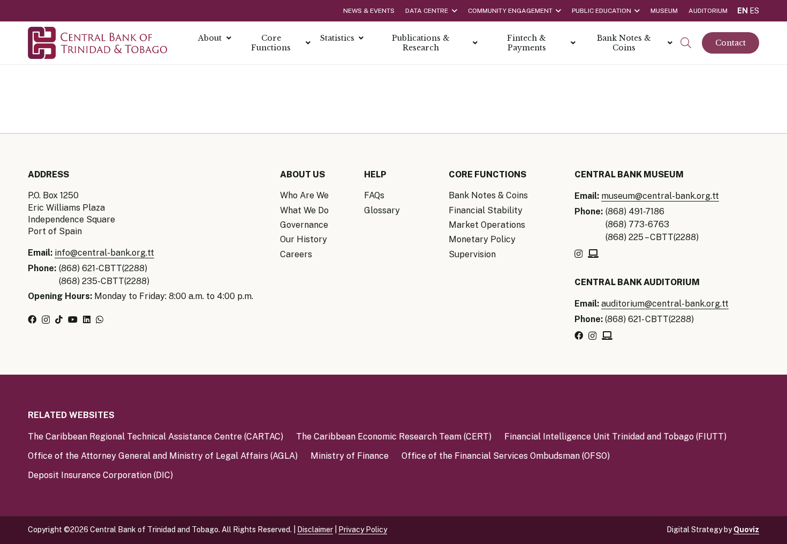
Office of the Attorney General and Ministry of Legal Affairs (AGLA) (163, 456)
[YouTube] (73, 319)
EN (742, 10)
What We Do (304, 210)
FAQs (374, 195)
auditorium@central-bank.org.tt (665, 304)
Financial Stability (486, 210)
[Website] (593, 253)
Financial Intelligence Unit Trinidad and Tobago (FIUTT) (615, 436)
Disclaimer (315, 529)
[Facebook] (32, 319)
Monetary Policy (482, 239)
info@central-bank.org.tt (104, 253)
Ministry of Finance (350, 456)
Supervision (472, 254)
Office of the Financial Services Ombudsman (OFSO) (506, 456)
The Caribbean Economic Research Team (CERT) (393, 436)
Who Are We (304, 195)
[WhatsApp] (99, 319)
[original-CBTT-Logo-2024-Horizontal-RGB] (97, 43)
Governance (304, 225)
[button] (686, 43)
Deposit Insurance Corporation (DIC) (100, 475)
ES (754, 10)
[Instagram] (46, 320)
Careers (296, 254)
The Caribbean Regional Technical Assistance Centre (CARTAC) (155, 436)
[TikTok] (59, 319)
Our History (303, 239)
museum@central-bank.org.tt (660, 196)
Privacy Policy (362, 529)
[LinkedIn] (86, 319)
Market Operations (487, 225)
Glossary (382, 210)
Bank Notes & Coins (488, 195)
